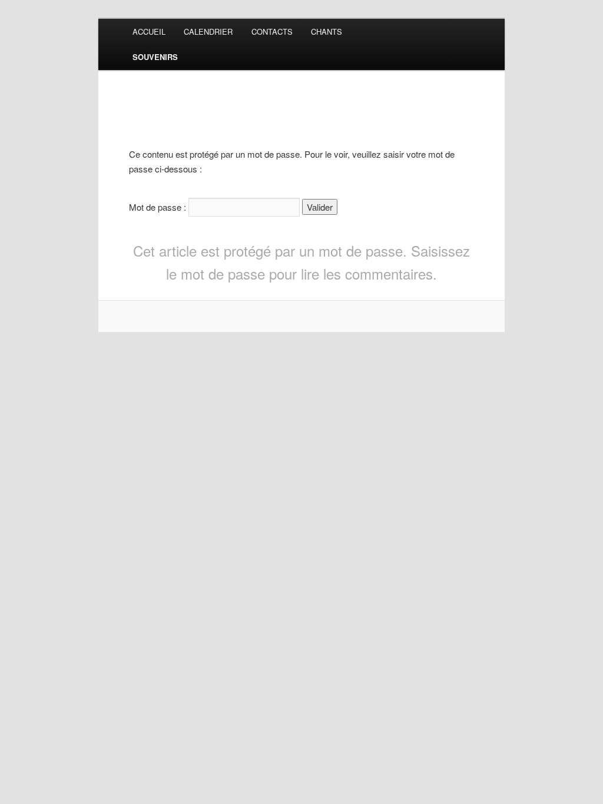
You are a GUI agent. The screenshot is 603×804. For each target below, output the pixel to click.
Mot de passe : (158, 207)
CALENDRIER (208, 31)
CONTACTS (272, 31)
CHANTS (326, 31)
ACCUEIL (148, 31)
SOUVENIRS (155, 56)
